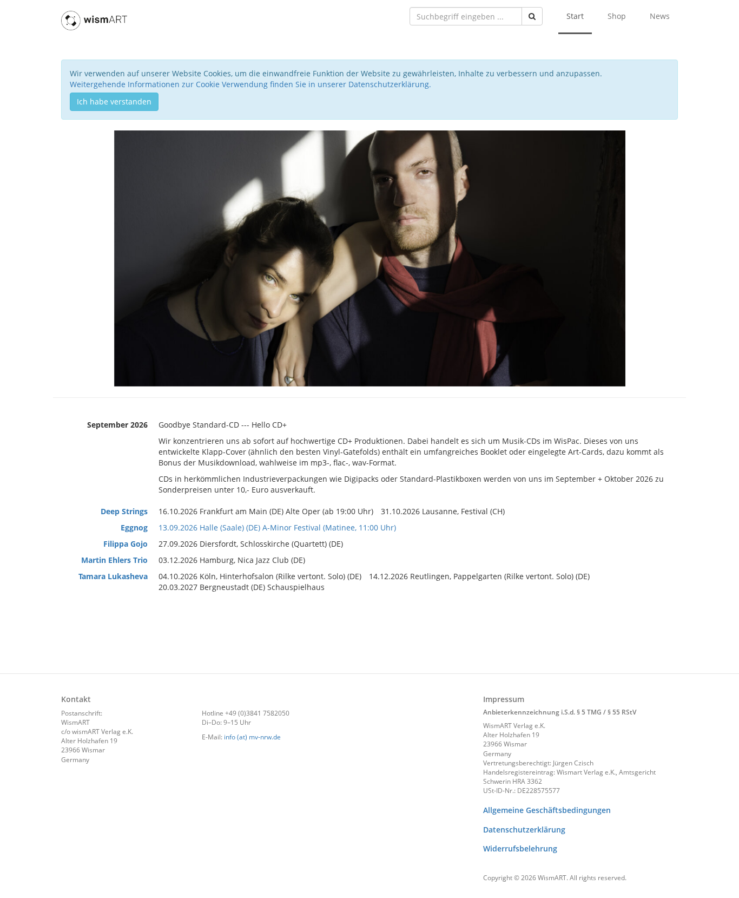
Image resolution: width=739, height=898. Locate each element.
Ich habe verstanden (114, 101)
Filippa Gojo (125, 544)
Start (575, 16)
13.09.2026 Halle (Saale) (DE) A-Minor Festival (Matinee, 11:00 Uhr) (277, 527)
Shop (617, 16)
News (660, 16)
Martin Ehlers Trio (114, 560)
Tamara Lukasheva (113, 576)
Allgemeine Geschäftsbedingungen (547, 810)
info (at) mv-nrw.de (252, 737)
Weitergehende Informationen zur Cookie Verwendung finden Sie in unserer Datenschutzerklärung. (250, 84)
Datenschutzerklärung (524, 829)
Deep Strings (124, 511)
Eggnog (134, 527)
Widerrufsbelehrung (520, 848)
